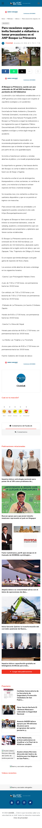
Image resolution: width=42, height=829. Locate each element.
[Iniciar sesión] (38, 3)
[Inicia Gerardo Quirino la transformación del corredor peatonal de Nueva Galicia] (21, 610)
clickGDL (11, 813)
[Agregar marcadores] (37, 71)
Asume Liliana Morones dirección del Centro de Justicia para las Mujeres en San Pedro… (27, 755)
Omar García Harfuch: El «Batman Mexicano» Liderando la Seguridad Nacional (27, 710)
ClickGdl (9, 43)
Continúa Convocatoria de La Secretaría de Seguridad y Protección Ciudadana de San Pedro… (28, 695)
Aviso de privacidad (20, 818)
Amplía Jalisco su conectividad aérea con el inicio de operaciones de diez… (20, 591)
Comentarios (22, 432)
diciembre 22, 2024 (20, 43)
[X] (30, 802)
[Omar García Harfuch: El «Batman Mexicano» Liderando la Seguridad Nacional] (8, 710)
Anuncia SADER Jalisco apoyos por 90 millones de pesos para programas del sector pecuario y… (27, 725)
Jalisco (6, 23)
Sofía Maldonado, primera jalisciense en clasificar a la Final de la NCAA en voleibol (27, 741)
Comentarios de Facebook (22, 426)
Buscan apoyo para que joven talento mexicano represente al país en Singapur (19, 517)
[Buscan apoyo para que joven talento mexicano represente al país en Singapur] (21, 499)
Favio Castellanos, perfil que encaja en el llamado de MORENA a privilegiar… (19, 554)
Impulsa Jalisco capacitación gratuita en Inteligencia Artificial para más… (18, 664)
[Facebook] (17, 802)
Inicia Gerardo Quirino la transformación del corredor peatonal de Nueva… (20, 628)
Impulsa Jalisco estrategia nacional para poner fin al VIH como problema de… (19, 480)
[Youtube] (11, 802)
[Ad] (21, 12)
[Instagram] (24, 802)
